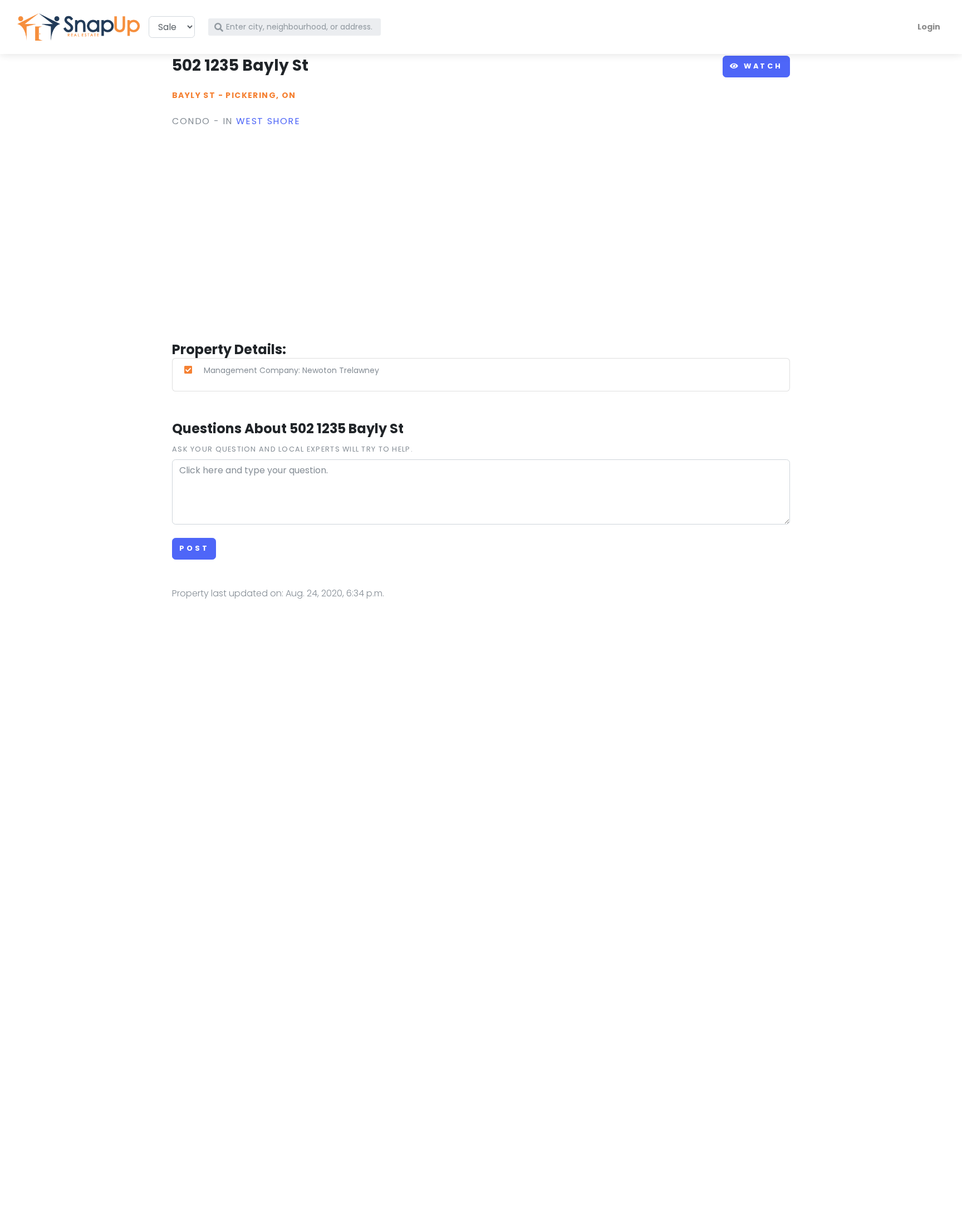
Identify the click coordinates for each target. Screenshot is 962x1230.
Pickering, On (260, 95)
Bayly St (193, 95)
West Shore (268, 121)
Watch (761, 66)
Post (194, 548)
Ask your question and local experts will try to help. (292, 449)
